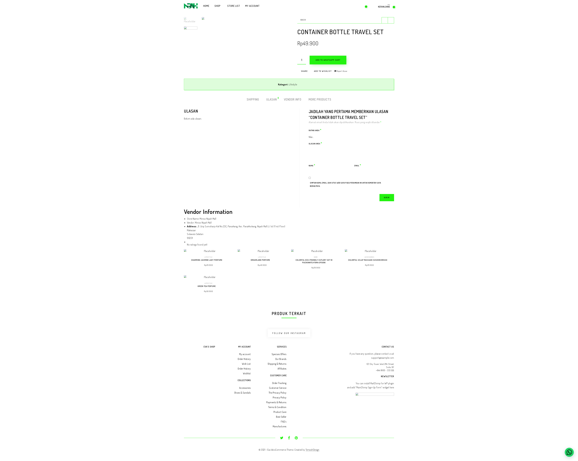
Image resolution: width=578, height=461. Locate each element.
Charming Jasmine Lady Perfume (206, 260)
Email (357, 165)
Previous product (385, 20)
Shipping (253, 99)
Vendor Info (292, 99)
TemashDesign (312, 449)
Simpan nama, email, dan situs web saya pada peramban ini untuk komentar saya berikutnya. (345, 184)
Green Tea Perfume (207, 286)
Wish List (246, 363)
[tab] (252, 99)
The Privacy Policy (277, 392)
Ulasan (271, 99)
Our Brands (280, 358)
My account (245, 354)
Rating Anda (315, 130)
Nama (312, 165)
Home (316, 257)
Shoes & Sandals (242, 392)
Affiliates (282, 368)
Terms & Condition (277, 407)
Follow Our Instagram (289, 333)
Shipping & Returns (277, 363)
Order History (244, 358)
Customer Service (277, 387)
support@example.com (382, 357)
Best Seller (281, 416)
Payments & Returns (276, 402)
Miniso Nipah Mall (203, 222)
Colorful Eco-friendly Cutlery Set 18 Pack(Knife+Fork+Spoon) (314, 261)
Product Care (279, 411)
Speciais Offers (279, 354)
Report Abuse (341, 71)
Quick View (229, 255)
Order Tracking (279, 383)
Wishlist (247, 373)
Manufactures (279, 426)
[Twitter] (281, 438)
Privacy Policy (279, 397)
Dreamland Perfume (260, 260)
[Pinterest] (296, 438)
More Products (320, 99)
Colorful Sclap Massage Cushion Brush (367, 260)
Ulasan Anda (315, 143)
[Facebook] (289, 438)
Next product (391, 20)
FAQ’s (283, 421)
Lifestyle (293, 84)
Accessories (369, 257)
